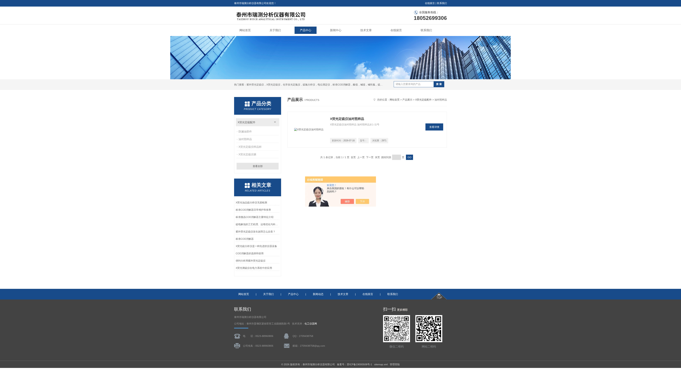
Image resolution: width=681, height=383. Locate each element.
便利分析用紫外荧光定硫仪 (250, 260)
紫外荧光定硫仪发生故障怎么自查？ (255, 231)
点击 (275, 122)
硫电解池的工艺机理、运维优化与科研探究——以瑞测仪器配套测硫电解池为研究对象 (257, 224)
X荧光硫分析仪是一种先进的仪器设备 (256, 246)
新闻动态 (318, 294)
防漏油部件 (245, 131)
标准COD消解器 (245, 238)
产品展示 (407, 99)
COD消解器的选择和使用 (250, 253)
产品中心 (305, 30)
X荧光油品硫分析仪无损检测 (251, 202)
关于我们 (275, 30)
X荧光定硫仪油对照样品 (347, 119)
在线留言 (430, 3)
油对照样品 (245, 139)
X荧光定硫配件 (246, 122)
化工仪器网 (310, 323)
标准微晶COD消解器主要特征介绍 (254, 217)
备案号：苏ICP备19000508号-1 (354, 364)
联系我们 (442, 3)
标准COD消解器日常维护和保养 (253, 209)
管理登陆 (395, 364)
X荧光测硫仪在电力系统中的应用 (254, 268)
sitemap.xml (381, 364)
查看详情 (434, 127)
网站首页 (245, 30)
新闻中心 (335, 30)
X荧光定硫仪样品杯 (250, 146)
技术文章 (366, 30)
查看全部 (258, 166)
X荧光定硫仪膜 (247, 154)
